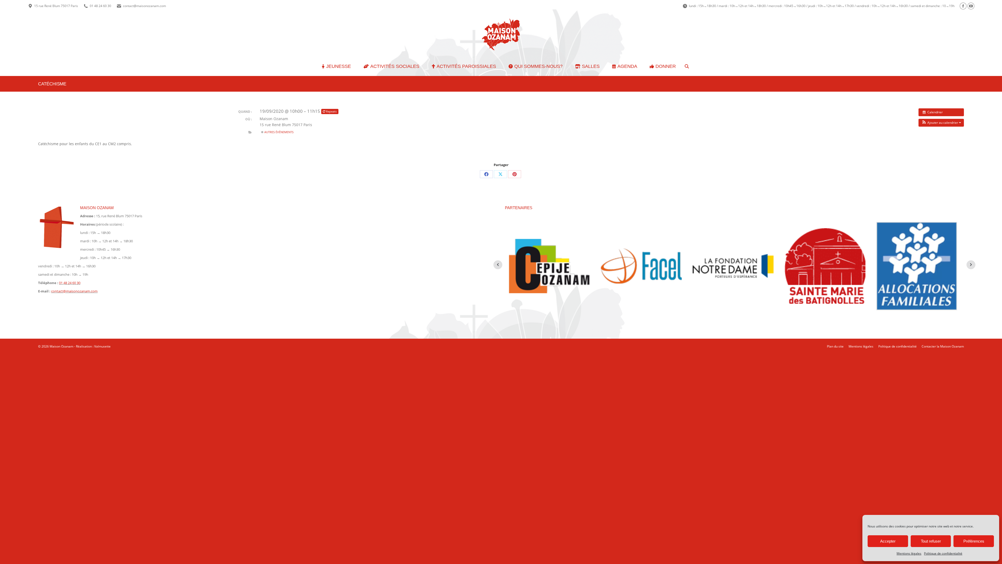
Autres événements (279, 132)
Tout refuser (931, 541)
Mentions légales (909, 553)
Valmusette (102, 346)
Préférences (973, 541)
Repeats (331, 111)
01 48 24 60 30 (100, 6)
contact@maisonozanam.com (144, 6)
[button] (941, 122)
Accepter (888, 541)
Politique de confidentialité (943, 553)
